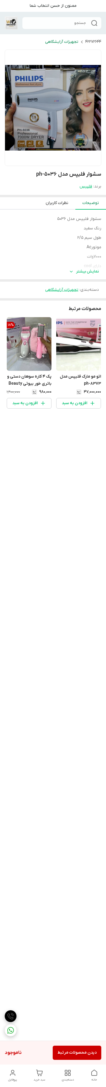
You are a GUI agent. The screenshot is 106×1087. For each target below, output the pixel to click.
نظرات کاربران (57, 203)
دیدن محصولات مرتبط (77, 1052)
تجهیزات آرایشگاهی (61, 42)
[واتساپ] (10, 1030)
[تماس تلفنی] (10, 1016)
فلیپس (86, 186)
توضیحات (90, 203)
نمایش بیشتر (87, 271)
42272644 (93, 42)
